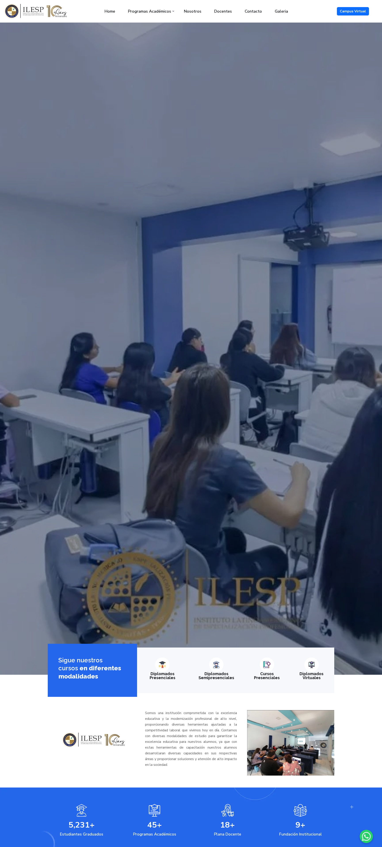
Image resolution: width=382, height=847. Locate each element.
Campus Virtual (353, 11)
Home (110, 11)
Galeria (281, 11)
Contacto (253, 11)
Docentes (223, 11)
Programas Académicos (149, 11)
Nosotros (192, 11)
